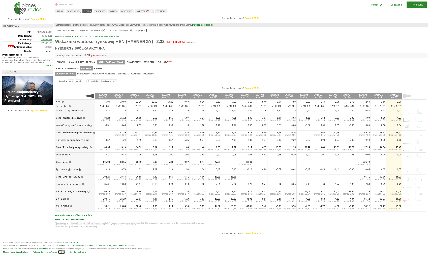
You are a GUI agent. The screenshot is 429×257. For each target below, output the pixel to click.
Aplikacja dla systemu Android (45, 252)
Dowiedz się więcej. (201, 25)
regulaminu (43, 248)
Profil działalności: (12, 55)
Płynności (136, 74)
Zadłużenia (123, 74)
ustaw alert (70, 30)
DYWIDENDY (126, 11)
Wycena (149, 62)
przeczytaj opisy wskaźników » (69, 219)
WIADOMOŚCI (73, 11)
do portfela (84, 30)
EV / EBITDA (62, 206)
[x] (212, 25)
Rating (98, 68)
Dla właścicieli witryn (78, 252)
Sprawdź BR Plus (253, 18)
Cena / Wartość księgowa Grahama (74, 132)
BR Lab (165, 62)
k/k (80, 81)
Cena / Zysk (62, 162)
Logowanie (396, 4)
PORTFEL (161, 11)
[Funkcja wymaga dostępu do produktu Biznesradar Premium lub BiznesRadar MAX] (48, 47)
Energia (48, 51)
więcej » (49, 65)
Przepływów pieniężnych (104, 74)
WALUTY (113, 11)
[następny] (408, 96)
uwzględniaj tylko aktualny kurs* (103, 81)
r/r (72, 81)
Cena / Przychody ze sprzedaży (72, 147)
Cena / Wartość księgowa (69, 118)
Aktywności (148, 74)
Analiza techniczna (82, 62)
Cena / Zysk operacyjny (68, 177)
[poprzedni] (89, 96)
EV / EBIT (61, 199)
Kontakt (131, 245)
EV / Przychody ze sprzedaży (71, 191)
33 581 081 (46, 39)
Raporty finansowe (67, 68)
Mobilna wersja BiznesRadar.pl (15, 252)
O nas (85, 245)
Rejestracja (417, 4)
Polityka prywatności (98, 245)
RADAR (60, 11)
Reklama (122, 245)
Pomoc (375, 4)
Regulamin (113, 245)
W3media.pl (77, 245)
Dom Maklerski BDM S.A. (68, 243)
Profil (61, 62)
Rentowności (83, 74)
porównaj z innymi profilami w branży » (73, 215)
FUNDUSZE (100, 11)
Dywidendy (134, 62)
